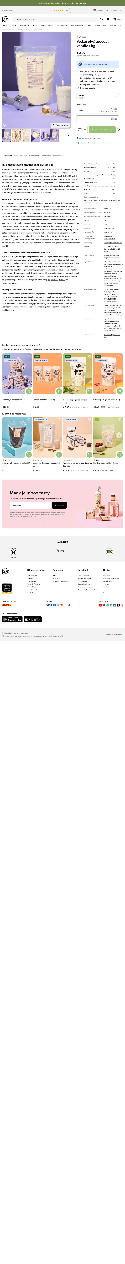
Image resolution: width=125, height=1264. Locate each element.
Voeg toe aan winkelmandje (102, 130)
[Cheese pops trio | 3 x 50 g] (47, 381)
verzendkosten (94, 56)
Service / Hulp (116, 10)
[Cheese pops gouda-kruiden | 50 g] (77, 381)
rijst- (48, 279)
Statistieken (46, 155)
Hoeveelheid (81, 128)
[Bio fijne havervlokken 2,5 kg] (108, 444)
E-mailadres (17, 505)
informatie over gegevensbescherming (24, 516)
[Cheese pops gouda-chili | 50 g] (108, 380)
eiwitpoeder (33, 273)
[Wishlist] (102, 19)
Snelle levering (8, 10)
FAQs (16, 155)
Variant (81, 95)
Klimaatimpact (34, 155)
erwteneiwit (45, 229)
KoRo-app (82, 3)
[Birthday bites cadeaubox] (17, 381)
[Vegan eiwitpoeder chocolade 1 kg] (47, 444)
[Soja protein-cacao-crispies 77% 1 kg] (17, 444)
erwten (54, 279)
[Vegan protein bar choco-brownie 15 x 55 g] (77, 444)
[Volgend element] (68, 135)
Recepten (23, 155)
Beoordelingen (58, 155)
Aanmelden (59, 505)
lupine (62, 279)
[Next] (124, 25)
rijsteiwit (35, 229)
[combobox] (55, 19)
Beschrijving (7, 155)
